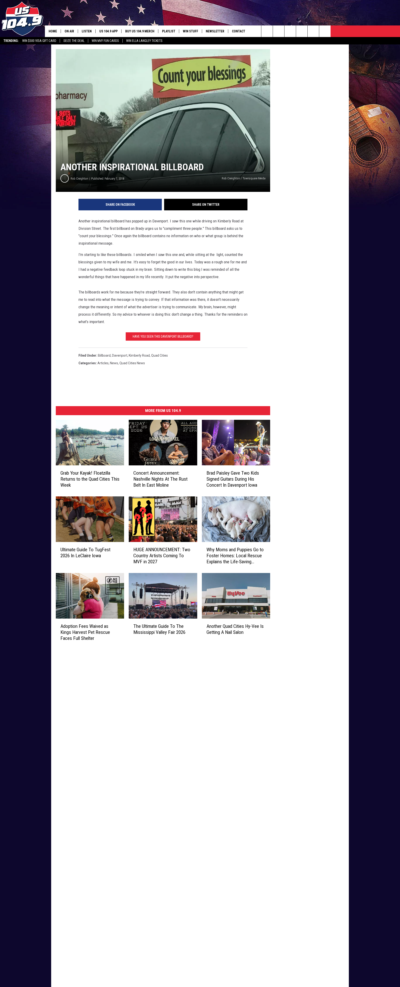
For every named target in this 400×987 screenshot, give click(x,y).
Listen (87, 31)
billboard (104, 355)
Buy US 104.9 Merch (139, 31)
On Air (69, 31)
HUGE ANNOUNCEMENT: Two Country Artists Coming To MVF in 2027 (161, 555)
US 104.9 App (108, 31)
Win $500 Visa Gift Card (39, 41)
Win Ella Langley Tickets (144, 41)
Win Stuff (190, 31)
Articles (103, 363)
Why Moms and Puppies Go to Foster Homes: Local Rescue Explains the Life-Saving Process (235, 556)
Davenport (119, 355)
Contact (238, 31)
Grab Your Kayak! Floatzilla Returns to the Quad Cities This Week (89, 479)
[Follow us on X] (313, 31)
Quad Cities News (132, 363)
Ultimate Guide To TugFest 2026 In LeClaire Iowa (85, 552)
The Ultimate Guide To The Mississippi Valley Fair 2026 (159, 629)
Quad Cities (159, 355)
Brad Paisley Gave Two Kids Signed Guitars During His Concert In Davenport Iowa (232, 479)
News (114, 363)
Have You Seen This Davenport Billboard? (163, 336)
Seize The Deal (73, 41)
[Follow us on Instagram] (301, 31)
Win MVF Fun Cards (105, 41)
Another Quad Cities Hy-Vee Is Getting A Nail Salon (235, 629)
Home (53, 31)
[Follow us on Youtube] (325, 31)
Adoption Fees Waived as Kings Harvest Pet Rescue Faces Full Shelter (85, 632)
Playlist (168, 31)
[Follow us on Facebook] (290, 31)
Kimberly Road (139, 355)
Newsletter (215, 31)
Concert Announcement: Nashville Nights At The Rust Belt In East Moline (160, 479)
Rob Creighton (79, 178)
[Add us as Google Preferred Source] (278, 31)
